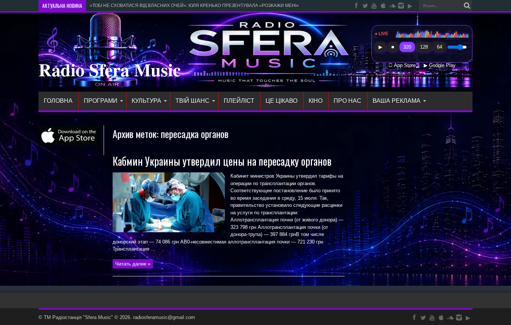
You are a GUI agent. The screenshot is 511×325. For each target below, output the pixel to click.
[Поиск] (466, 5)
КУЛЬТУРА (146, 101)
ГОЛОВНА (58, 101)
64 (439, 47)
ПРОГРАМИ (100, 101)
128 (424, 47)
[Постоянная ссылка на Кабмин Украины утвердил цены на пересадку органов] (169, 230)
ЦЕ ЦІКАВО (281, 101)
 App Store (402, 65)
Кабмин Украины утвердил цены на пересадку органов (222, 161)
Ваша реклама (396, 101)
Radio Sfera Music (110, 69)
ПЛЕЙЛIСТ (239, 101)
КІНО (315, 101)
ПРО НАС (347, 101)
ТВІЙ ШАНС (192, 101)
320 (407, 47)
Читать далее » (132, 264)
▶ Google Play (440, 65)
